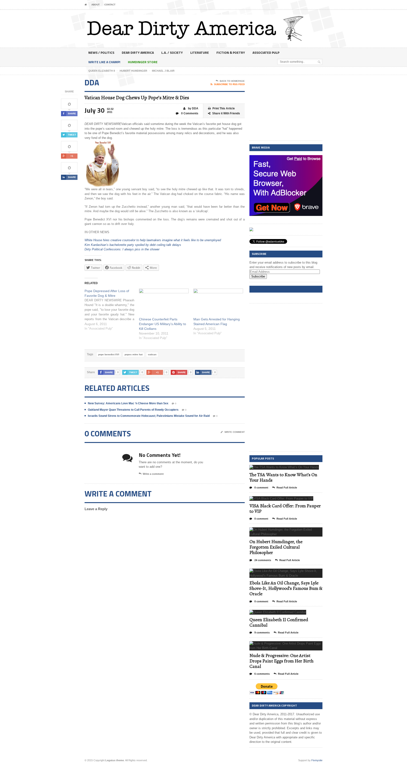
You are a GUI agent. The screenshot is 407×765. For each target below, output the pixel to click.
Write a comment (153, 473)
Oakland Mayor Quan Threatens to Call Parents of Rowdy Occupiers (133, 409)
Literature (199, 52)
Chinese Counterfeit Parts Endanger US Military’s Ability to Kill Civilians (162, 324)
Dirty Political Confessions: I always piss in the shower (122, 249)
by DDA (192, 108)
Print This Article (223, 108)
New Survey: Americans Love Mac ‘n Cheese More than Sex (128, 403)
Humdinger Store (143, 61)
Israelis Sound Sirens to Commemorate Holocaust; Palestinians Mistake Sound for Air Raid (149, 416)
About (95, 4)
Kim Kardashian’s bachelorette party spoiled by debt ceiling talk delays (133, 245)
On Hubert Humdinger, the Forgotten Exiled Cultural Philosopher (275, 547)
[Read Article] (290, 469)
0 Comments (189, 113)
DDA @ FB (258, 289)
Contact (109, 4)
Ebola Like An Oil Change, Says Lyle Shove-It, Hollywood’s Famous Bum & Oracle (285, 588)
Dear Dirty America (138, 52)
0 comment (261, 487)
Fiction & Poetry (230, 52)
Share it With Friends (226, 113)
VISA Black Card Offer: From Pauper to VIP (285, 508)
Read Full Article (287, 487)
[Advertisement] (285, 108)
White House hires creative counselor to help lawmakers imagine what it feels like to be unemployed (153, 240)
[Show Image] (278, 469)
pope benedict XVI (108, 354)
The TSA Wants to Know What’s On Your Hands (283, 477)
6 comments (262, 673)
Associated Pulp (265, 52)
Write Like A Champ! (104, 61)
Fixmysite (316, 760)
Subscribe (258, 276)
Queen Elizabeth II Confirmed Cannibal (278, 622)
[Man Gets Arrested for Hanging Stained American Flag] (218, 303)
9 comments (262, 632)
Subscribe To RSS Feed (229, 84)
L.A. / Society (172, 52)
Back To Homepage (232, 81)
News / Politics (101, 52)
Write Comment (234, 432)
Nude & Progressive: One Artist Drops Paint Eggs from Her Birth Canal (281, 661)
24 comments (262, 560)
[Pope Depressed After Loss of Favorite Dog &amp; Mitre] (112, 310)
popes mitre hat (133, 354)
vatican (152, 354)
